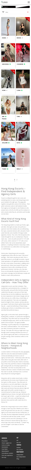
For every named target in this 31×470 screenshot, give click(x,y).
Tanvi (4, 169)
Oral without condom (7, 453)
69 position (5, 441)
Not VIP (19, 442)
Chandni (20, 64)
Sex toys (4, 457)
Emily (19, 169)
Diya (18, 143)
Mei (3, 116)
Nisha (19, 38)
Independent (20, 454)
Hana (4, 38)
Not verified (20, 449)
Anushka (5, 64)
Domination (5, 447)
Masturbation (5, 451)
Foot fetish (5, 449)
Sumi (4, 90)
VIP (17, 440)
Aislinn (5, 143)
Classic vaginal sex (6, 443)
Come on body (6, 445)
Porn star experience (7, 455)
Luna (19, 90)
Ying (18, 116)
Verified (19, 447)
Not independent (21, 457)
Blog (18, 459)
